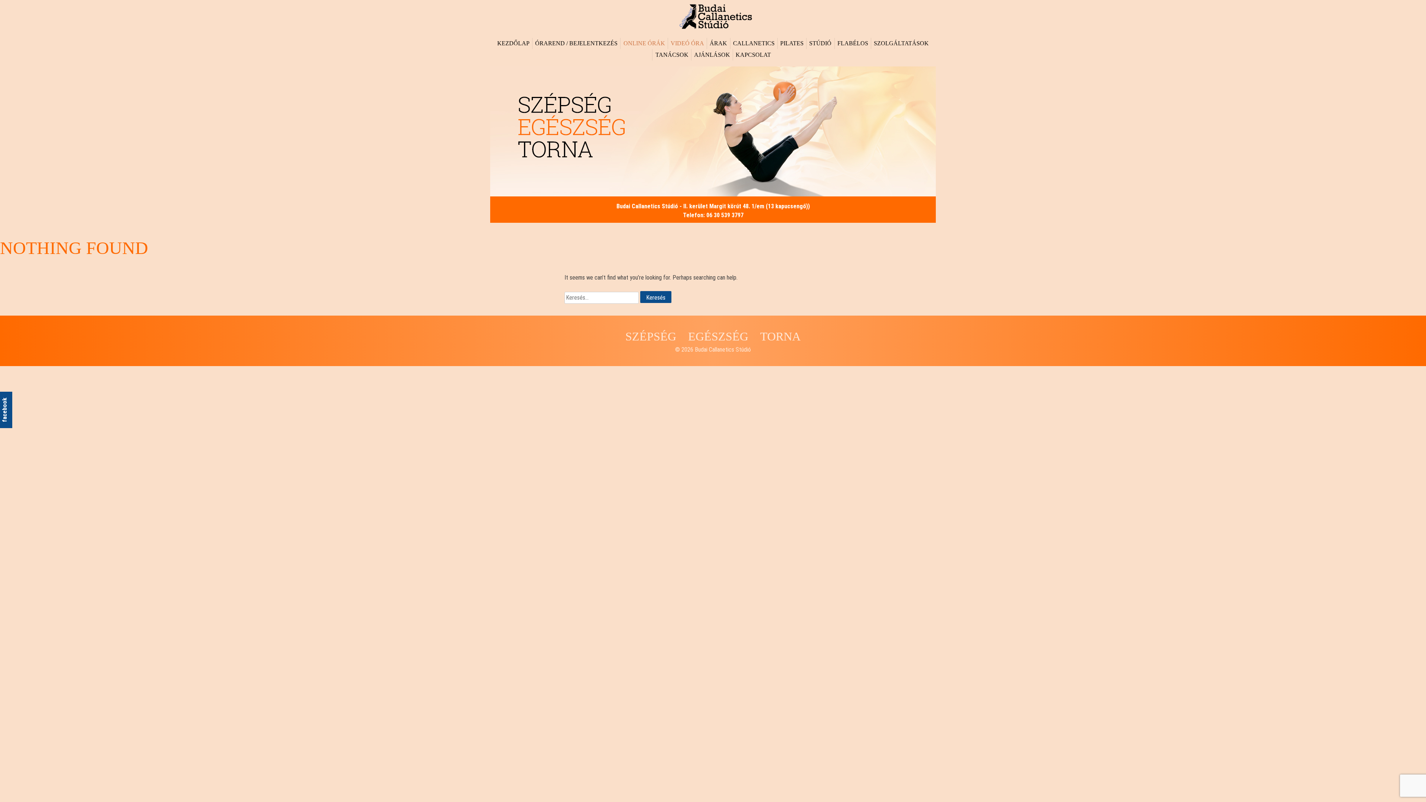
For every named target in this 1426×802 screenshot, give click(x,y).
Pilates (792, 43)
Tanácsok (671, 55)
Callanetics (754, 43)
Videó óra (687, 43)
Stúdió (820, 43)
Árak (718, 43)
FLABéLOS (852, 43)
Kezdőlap (513, 43)
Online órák (644, 43)
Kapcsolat (753, 55)
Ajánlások (712, 55)
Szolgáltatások (901, 43)
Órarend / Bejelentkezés (576, 43)
